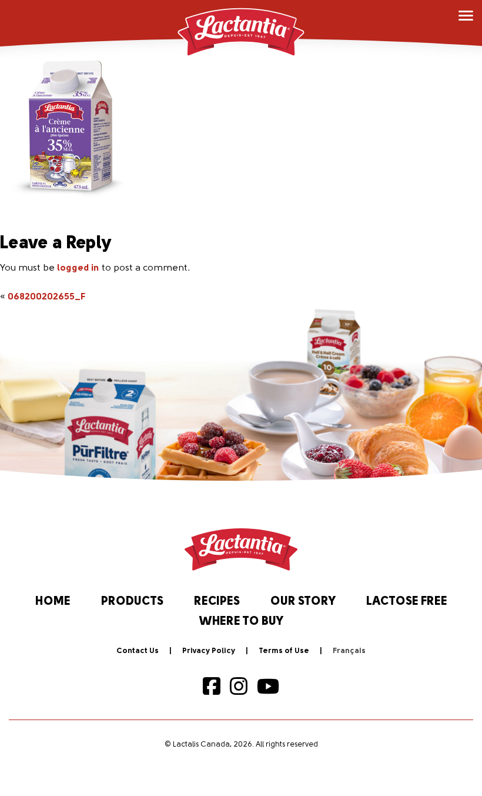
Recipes (217, 602)
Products (132, 602)
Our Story (303, 602)
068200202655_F (46, 297)
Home (53, 602)
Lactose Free (406, 602)
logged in (78, 268)
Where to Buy (241, 622)
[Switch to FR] (349, 651)
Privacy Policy (208, 651)
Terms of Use (284, 651)
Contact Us (137, 651)
